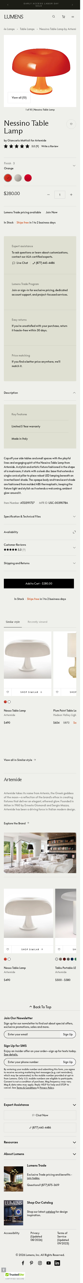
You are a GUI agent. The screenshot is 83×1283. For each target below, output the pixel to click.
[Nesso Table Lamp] (27, 655)
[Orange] (8, 178)
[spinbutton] (59, 194)
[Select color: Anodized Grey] (60, 959)
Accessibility (11, 1233)
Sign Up (68, 1034)
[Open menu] (73, 17)
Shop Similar (29, 692)
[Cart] (64, 17)
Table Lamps (27, 29)
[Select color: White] (9, 701)
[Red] (28, 178)
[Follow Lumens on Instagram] (40, 1263)
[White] (18, 178)
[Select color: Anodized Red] (64, 959)
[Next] (72, 5)
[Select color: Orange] (5, 701)
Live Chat (22, 262)
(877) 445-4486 (45, 262)
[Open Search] (53, 17)
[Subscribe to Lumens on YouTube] (48, 1263)
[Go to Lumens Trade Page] (13, 1179)
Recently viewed (37, 622)
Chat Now (42, 1115)
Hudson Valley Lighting (67, 715)
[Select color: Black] (68, 959)
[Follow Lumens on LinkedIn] (57, 1263)
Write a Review (49, 146)
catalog (50, 1211)
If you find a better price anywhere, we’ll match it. (36, 363)
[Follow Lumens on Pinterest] (31, 1263)
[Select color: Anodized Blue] (72, 959)
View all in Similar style (18, 759)
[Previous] (8, 5)
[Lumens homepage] (14, 17)
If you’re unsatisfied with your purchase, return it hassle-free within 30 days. (39, 328)
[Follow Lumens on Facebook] (23, 1263)
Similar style (13, 622)
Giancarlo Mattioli (19, 140)
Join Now (52, 212)
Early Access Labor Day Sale (41, 4)
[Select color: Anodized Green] (76, 959)
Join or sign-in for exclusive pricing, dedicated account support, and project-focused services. (40, 292)
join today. (33, 1178)
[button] (16, 146)
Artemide (40, 140)
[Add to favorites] (71, 124)
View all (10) (19, 97)
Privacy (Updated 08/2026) (36, 1236)
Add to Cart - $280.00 (38, 583)
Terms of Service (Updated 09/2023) (63, 1238)
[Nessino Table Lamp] (40, 71)
